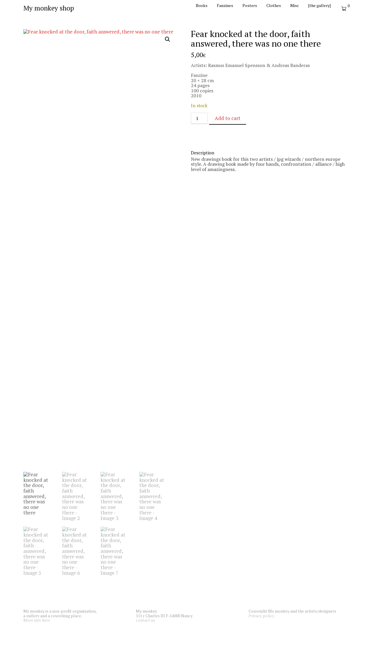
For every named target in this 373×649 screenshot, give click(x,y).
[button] (167, 39)
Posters (249, 5)
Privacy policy (261, 615)
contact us (145, 620)
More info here (36, 620)
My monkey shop (48, 8)
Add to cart (227, 118)
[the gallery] (319, 5)
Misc (294, 5)
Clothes (273, 5)
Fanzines (225, 5)
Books (201, 5)
